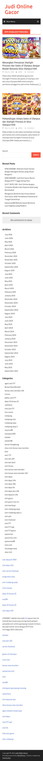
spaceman (9, 534)
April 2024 (9, 328)
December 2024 (11, 299)
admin (20, 72)
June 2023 (9, 363)
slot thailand (10, 520)
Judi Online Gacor (19, 9)
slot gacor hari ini (12, 502)
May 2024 (8, 324)
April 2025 (9, 285)
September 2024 (11, 310)
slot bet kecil (10, 462)
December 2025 (11, 256)
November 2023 (11, 346)
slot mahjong (7, 739)
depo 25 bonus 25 (12, 401)
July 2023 (8, 360)
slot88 (5, 599)
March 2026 (9, 249)
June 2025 (9, 277)
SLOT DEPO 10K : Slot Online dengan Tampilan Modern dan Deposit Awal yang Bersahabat (21, 187)
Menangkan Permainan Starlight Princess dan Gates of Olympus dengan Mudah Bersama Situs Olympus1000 (21, 65)
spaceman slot (11, 538)
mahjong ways (10, 423)
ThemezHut (6, 758)
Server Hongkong (12, 444)
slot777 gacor (10, 530)
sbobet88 (8, 441)
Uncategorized (11, 548)
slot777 (8, 523)
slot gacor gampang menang (14, 688)
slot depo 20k (10, 484)
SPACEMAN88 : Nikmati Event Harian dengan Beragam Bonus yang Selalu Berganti (19, 172)
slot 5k (5, 728)
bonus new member (10, 665)
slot (26, 618)
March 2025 (9, 288)
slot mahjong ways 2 (13, 512)
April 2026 (9, 245)
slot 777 (8, 455)
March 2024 (9, 331)
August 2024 (10, 313)
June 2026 (9, 238)
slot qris (8, 516)
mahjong (8, 416)
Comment (30, 72)
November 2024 (11, 303)
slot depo (8, 476)
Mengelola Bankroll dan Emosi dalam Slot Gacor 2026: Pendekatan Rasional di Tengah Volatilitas (21, 196)
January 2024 (10, 338)
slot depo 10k (10, 480)
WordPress (21, 756)
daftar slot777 (10, 398)
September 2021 (11, 371)
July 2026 (8, 234)
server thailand (8, 646)
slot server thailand (10, 571)
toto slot (8, 545)
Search (5, 151)
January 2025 (10, 295)
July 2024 (8, 317)
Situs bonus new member (12, 705)
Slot (6, 451)
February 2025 (10, 292)
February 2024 (10, 335)
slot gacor (9, 498)
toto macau (7, 588)
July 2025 (8, 274)
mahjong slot (10, 419)
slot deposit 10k (11, 494)
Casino (7, 394)
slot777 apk (9, 527)
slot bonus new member (14, 469)
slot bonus (9, 466)
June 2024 (9, 321)
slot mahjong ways (12, 509)
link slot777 (9, 408)
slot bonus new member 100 (16, 473)
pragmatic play (8, 576)
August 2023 (10, 356)
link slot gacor (8, 733)
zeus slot (8, 552)
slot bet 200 (9, 459)
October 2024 (10, 306)
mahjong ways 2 (11, 426)
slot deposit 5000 (9, 559)
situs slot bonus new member (17, 448)
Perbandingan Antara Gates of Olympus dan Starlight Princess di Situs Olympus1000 (21, 121)
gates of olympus (9, 654)
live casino (9, 412)
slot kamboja (10, 505)
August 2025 (10, 270)
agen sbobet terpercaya (12, 711)
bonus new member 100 (14, 390)
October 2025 (10, 263)
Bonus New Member (13, 387)
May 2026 (8, 242)
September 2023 (11, 353)
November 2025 (11, 259)
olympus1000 (10, 434)
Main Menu (10, 21)
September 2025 (11, 267)
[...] (39, 84)
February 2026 (10, 252)
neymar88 (9, 430)
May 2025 (8, 281)
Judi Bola (8, 405)
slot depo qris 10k (12, 491)
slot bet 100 (7, 641)
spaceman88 (10, 541)
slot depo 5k (10, 487)
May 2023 (8, 367)
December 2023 (11, 342)
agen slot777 (10, 383)
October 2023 (10, 349)
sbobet (8, 437)
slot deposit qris (9, 699)
